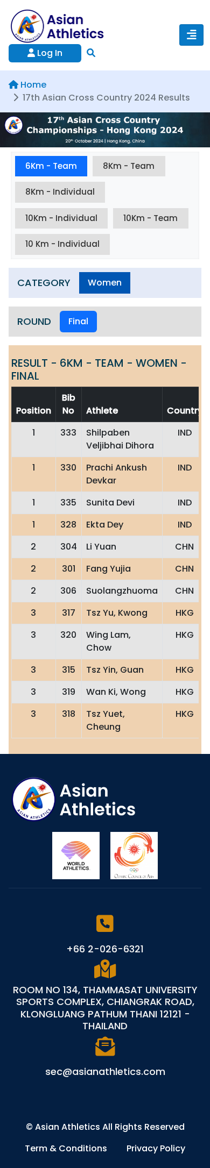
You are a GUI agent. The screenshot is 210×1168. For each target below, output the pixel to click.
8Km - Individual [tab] (60, 191)
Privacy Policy (156, 1148)
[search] (91, 53)
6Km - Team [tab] (51, 166)
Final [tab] (78, 321)
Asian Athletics (68, 1127)
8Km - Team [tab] (129, 166)
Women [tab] (105, 282)
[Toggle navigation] (191, 35)
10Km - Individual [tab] (61, 218)
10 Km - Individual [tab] (62, 244)
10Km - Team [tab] (150, 218)
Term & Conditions (67, 1148)
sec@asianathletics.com (105, 1071)
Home (33, 85)
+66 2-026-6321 (105, 949)
